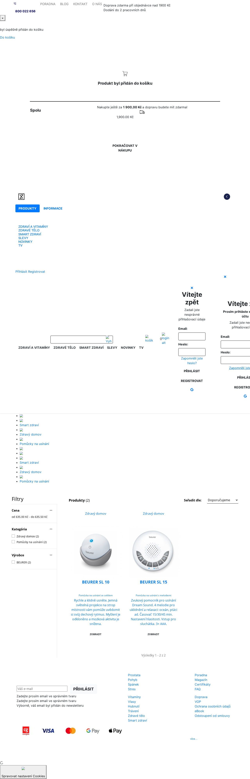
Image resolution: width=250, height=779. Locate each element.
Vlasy (132, 702)
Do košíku (7, 37)
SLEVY (23, 238)
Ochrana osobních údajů (212, 706)
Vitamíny (134, 697)
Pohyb (132, 680)
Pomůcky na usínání (34, 444)
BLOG (64, 4)
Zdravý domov (30, 434)
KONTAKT (80, 4)
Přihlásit (21, 271)
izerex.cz (125, 755)
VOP (198, 702)
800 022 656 (25, 11)
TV (20, 245)
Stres (132, 689)
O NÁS (97, 4)
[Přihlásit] (165, 339)
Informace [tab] (53, 208)
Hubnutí (133, 706)
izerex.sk (111, 755)
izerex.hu (138, 755)
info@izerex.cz (158, 738)
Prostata (134, 675)
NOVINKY (25, 242)
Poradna (201, 675)
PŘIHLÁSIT (83, 689)
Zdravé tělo (136, 716)
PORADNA (47, 4)
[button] (211, 500)
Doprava (201, 697)
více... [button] (193, 738)
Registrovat (36, 271)
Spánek (133, 684)
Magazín (201, 680)
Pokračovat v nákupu (125, 148)
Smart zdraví (29, 425)
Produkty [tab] (28, 208)
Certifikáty (203, 684)
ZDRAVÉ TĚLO (28, 230)
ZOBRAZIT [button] (95, 634)
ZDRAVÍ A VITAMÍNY (33, 227)
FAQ (198, 689)
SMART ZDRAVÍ (29, 234)
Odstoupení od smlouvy (212, 716)
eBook (199, 711)
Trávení (133, 711)
